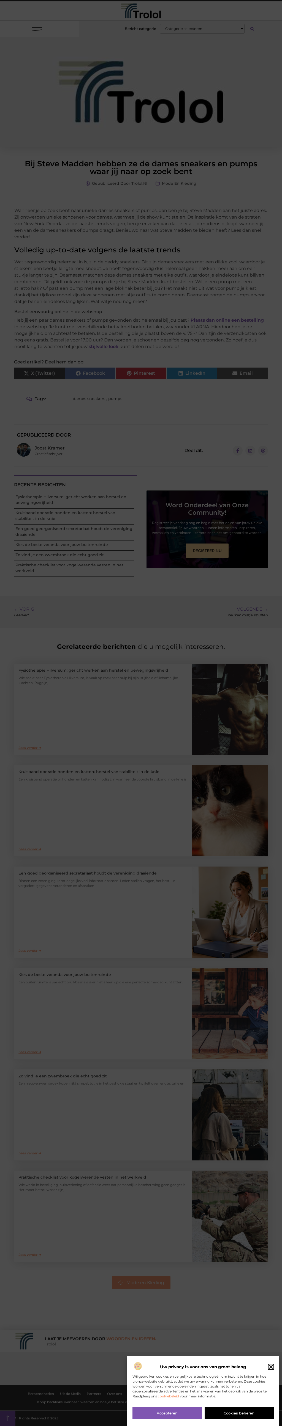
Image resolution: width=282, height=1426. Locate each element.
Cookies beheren (239, 1413)
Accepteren (167, 1413)
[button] (271, 1367)
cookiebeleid (168, 1396)
